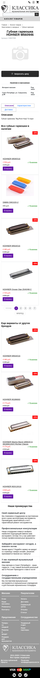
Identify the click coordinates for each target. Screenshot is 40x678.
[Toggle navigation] (4, 2)
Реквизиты (6, 607)
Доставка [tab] (9, 110)
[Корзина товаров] (37, 2)
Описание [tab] (9, 106)
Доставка (24, 602)
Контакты (6, 609)
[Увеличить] (20, 53)
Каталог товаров (13, 19)
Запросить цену (21, 74)
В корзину (8, 168)
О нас (4, 599)
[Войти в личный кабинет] (33, 2)
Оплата (24, 599)
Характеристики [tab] (24, 106)
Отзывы (24, 609)
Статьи (24, 612)
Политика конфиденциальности (30, 661)
